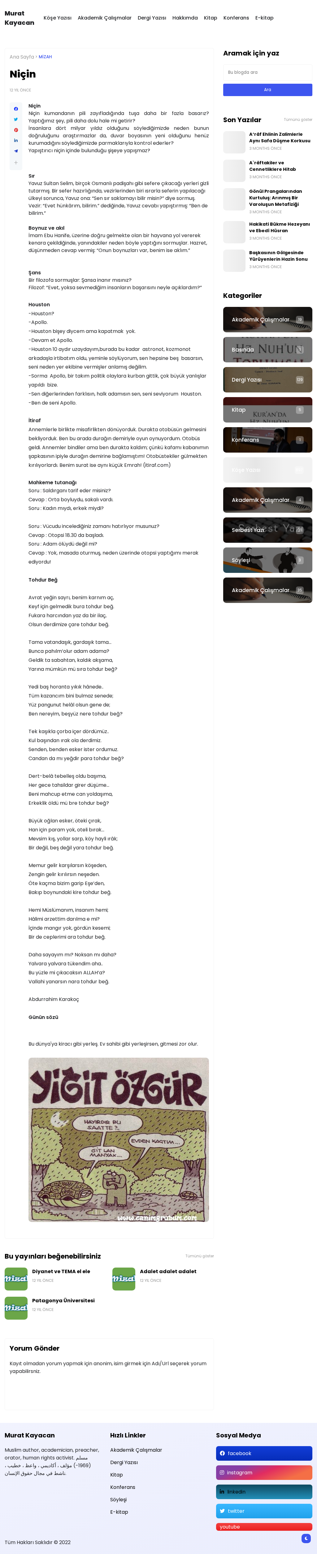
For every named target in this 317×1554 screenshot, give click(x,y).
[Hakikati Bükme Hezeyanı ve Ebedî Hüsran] (234, 232)
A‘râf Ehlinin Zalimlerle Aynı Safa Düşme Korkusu (279, 137)
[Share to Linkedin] (16, 141)
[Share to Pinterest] (16, 130)
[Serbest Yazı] (267, 530)
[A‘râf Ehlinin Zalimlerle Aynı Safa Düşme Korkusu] (234, 142)
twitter (236, 1511)
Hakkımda (185, 17)
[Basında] (267, 349)
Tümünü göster (199, 1256)
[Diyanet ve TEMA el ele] (16, 1279)
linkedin (236, 1491)
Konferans (236, 17)
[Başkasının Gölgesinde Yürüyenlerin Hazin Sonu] (234, 261)
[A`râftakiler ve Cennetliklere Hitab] (234, 171)
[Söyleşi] (267, 560)
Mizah (45, 57)
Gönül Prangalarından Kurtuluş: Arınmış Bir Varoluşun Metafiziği (275, 197)
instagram (239, 1472)
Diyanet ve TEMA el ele (61, 1271)
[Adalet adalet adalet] (123, 1279)
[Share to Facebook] (16, 109)
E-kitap (264, 17)
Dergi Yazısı (152, 17)
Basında (243, 349)
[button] (16, 163)
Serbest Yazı (248, 530)
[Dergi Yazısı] (267, 379)
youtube (230, 1526)
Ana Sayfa (22, 56)
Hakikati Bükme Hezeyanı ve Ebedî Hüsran (279, 227)
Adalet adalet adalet (168, 1271)
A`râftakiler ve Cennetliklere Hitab (272, 166)
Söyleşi (241, 560)
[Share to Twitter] (16, 119)
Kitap (210, 17)
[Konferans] (267, 440)
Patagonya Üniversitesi (63, 1300)
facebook (239, 1453)
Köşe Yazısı (58, 17)
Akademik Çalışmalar (105, 17)
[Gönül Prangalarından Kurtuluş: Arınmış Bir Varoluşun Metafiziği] (234, 199)
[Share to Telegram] (16, 151)
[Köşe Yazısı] (267, 470)
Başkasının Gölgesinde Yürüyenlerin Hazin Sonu (278, 256)
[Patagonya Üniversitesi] (16, 1308)
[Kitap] (267, 410)
